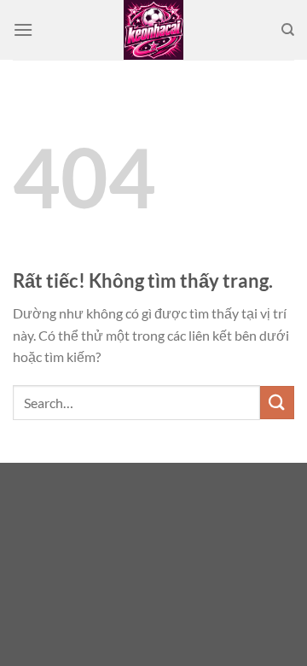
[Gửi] (277, 402)
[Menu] (23, 29)
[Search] (287, 30)
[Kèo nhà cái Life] (153, 30)
